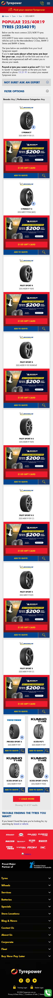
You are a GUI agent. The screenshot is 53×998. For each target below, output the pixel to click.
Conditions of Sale (31, 994)
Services (6, 892)
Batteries (6, 899)
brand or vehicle (21, 824)
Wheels (5, 885)
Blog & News (9, 920)
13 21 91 (22, 72)
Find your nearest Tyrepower (29, 9)
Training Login (22, 988)
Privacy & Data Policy (15, 994)
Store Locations (10, 913)
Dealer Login (39, 988)
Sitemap (42, 994)
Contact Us (7, 927)
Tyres (4, 878)
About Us (6, 934)
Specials (6, 906)
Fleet (4, 949)
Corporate (7, 942)
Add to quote (21, 175)
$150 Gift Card (26, 167)
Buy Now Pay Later (13, 956)
